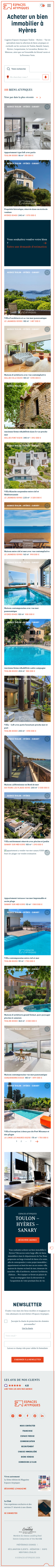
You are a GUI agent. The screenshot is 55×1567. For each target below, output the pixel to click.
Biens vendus (27, 1457)
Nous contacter (27, 1426)
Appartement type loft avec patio (20, 152)
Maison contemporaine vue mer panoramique (25, 1075)
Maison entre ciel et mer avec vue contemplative (27, 551)
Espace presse (27, 1436)
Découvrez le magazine (15, 1489)
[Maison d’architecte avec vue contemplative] (27, 349)
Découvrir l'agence (27, 1240)
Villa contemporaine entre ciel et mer (21, 958)
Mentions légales (27, 1552)
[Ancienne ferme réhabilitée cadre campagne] (27, 642)
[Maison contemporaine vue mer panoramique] (27, 1049)
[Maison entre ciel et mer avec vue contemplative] (27, 525)
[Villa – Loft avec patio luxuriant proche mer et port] (27, 699)
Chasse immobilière (27, 1452)
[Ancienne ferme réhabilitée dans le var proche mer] (27, 406)
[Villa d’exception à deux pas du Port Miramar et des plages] (27, 1105)
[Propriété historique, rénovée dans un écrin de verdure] (27, 183)
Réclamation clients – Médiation (23, 1549)
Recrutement (27, 1447)
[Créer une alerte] (46, 77)
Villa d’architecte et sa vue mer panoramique (25, 318)
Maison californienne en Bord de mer (21, 785)
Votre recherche (18, 69)
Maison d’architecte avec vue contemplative (25, 375)
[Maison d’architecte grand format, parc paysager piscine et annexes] (27, 989)
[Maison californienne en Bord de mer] (27, 759)
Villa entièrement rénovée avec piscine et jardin (26, 841)
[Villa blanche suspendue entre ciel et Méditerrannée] (27, 465)
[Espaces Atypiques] (16, 8)
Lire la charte (27, 1328)
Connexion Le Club (27, 1462)
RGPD (44, 1549)
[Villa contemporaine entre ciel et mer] (27, 932)
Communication (27, 1441)
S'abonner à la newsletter (27, 1360)
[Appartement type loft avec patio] (27, 126)
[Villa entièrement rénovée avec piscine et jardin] (27, 815)
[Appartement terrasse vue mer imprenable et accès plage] (27, 872)
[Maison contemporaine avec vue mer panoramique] (27, 582)
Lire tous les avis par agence (18, 1389)
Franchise (28, 1431)
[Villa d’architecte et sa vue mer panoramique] (27, 292)
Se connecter (10, 1513)
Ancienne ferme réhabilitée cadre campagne (24, 668)
